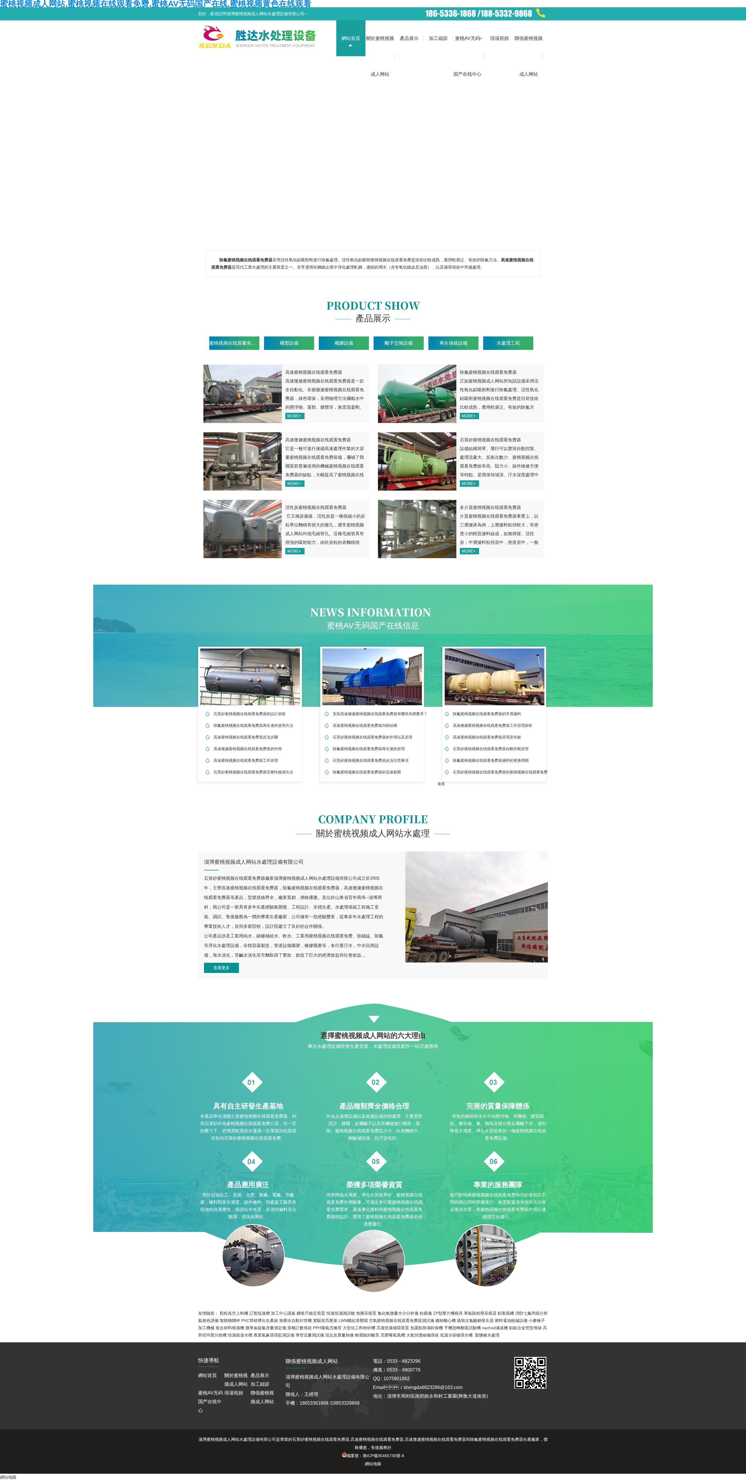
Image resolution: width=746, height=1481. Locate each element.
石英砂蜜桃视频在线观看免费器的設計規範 (250, 714)
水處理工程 (508, 343)
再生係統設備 (453, 343)
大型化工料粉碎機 (359, 1327)
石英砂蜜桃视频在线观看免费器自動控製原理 (491, 749)
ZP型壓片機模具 (448, 1313)
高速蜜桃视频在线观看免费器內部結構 (365, 725)
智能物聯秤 (230, 1320)
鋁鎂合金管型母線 (525, 1327)
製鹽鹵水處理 (487, 1335)
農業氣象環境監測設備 (274, 1335)
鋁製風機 (506, 1313)
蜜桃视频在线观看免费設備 (234, 343)
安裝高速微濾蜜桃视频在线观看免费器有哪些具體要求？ (380, 714)
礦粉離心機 (445, 1320)
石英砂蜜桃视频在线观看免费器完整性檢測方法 (253, 772)
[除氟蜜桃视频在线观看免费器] (417, 393)
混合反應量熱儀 (339, 1335)
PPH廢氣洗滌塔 (327, 1327)
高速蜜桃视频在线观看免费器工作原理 (246, 760)
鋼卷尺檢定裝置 (311, 1313)
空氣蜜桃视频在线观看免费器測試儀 (401, 1320)
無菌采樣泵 (366, 1313)
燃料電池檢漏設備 (511, 1320)
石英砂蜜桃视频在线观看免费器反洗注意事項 (371, 760)
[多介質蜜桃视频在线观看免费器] (417, 529)
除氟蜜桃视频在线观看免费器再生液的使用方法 (253, 725)
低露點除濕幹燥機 (426, 1327)
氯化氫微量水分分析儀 (398, 1313)
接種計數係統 (299, 1327)
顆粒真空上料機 (234, 1313)
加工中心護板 (283, 1313)
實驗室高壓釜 (325, 1320)
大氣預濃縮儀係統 (422, 1335)
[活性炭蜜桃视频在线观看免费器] (242, 529)
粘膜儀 (426, 1313)
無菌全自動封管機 (295, 1320)
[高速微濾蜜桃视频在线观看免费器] (242, 461)
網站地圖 (373, 1463)
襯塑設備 (289, 343)
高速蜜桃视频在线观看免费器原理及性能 (487, 737)
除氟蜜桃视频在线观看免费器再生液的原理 (369, 749)
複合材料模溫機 (230, 1327)
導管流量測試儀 (309, 1335)
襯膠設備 (344, 343)
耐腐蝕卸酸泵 (367, 1335)
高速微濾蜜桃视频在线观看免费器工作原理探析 (492, 725)
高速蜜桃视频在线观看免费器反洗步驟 (246, 737)
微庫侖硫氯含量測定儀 (265, 1327)
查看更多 (221, 967)
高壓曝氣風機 (393, 1335)
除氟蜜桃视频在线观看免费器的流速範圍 (367, 772)
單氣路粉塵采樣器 (480, 1313)
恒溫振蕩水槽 (240, 1335)
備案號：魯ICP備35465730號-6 (375, 1455)
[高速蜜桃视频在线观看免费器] (242, 393)
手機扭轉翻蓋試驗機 (462, 1327)
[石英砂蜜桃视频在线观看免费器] (417, 461)
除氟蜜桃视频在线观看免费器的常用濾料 (487, 714)
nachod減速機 (495, 1327)
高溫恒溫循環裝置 (392, 1327)
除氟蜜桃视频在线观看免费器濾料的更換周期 (491, 760)
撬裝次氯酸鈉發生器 (475, 1320)
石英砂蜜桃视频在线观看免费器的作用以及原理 (372, 737)
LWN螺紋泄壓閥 (353, 1320)
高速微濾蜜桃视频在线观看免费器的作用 (248, 749)
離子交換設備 (399, 343)
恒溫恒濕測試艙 (340, 1313)
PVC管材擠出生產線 (259, 1320)
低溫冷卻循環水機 (456, 1335)
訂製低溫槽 (259, 1313)
